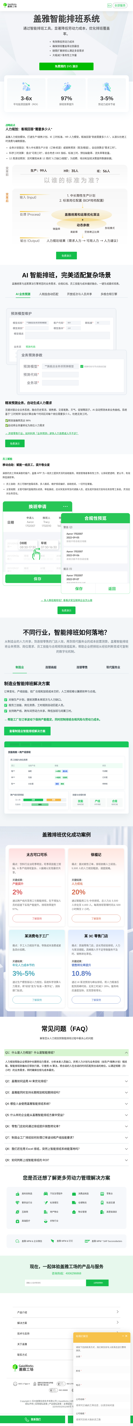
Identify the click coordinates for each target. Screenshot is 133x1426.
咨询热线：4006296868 (66, 1273)
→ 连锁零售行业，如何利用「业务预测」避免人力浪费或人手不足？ (42, 433)
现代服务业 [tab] (113, 667)
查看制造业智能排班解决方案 (27, 731)
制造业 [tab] (20, 667)
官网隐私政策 (41, 1404)
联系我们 (36, 1419)
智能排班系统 (75, 19)
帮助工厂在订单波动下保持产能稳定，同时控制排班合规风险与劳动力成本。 (55, 719)
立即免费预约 (98, 1283)
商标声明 (29, 1404)
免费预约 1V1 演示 (66, 66)
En (109, 5)
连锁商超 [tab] (50, 667)
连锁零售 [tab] (82, 667)
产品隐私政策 (55, 1404)
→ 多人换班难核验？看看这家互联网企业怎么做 (66, 600)
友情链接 (68, 1404)
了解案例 (37, 918)
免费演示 (66, 255)
